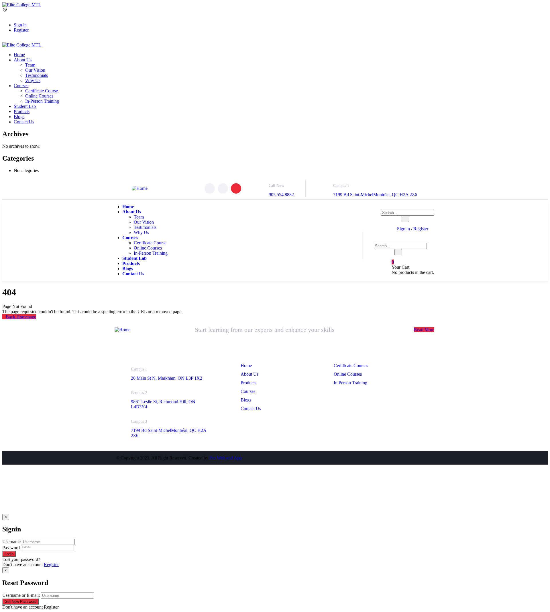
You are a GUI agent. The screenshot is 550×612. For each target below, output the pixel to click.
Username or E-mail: (21, 595)
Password (11, 547)
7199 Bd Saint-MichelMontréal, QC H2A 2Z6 (375, 194)
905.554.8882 (281, 194)
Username (11, 541)
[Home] (140, 188)
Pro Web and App (225, 457)
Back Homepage (21, 316)
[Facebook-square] (398, 458)
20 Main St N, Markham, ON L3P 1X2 (166, 378)
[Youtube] (236, 188)
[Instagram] (223, 188)
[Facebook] (210, 188)
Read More (424, 329)
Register (51, 564)
